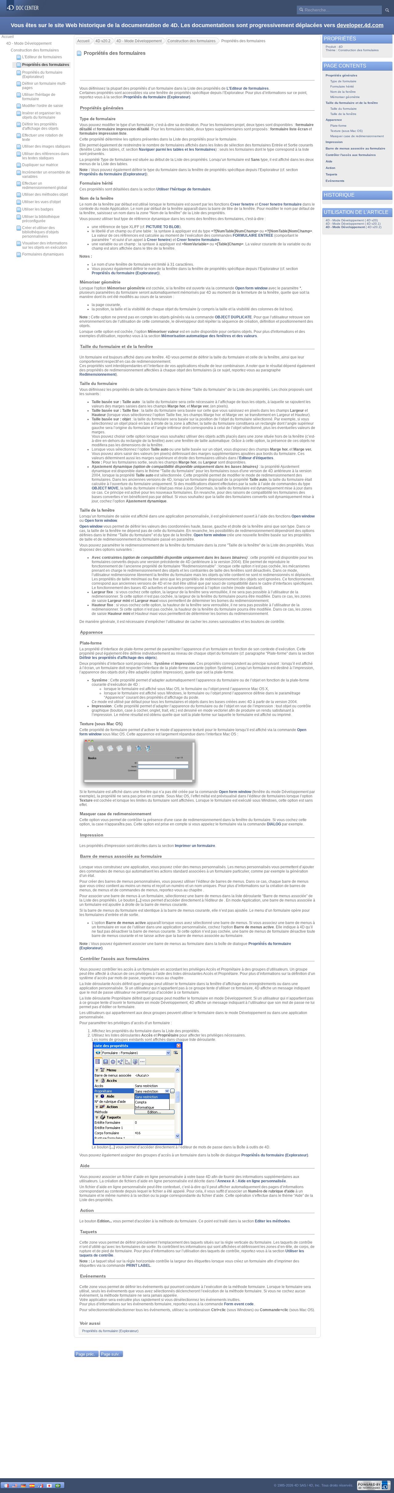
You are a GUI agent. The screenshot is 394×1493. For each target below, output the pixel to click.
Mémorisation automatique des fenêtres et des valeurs (209, 336)
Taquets (331, 174)
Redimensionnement (97, 374)
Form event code (239, 1304)
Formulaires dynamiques (43, 254)
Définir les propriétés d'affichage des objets (40, 126)
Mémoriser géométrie (345, 97)
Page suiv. (110, 1354)
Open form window (251, 288)
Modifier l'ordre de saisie (42, 106)
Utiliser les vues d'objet (41, 202)
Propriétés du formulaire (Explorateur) (42, 74)
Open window (303, 516)
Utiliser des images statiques (46, 146)
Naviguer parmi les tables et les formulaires (177, 149)
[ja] (49, 1485)
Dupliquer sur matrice (40, 165)
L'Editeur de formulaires (42, 57)
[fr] (6, 1485)
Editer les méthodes (272, 1221)
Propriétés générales (341, 75)
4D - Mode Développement (28, 43)
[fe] (40, 1485)
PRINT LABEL (138, 1265)
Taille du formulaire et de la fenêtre (352, 102)
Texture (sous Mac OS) (346, 131)
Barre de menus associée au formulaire (355, 148)
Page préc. (85, 1354)
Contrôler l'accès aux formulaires (351, 155)
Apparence (334, 119)
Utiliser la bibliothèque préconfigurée (41, 219)
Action (330, 168)
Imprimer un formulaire (195, 846)
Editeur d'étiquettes (256, 458)
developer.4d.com (360, 25)
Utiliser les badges (37, 209)
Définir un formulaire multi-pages (44, 85)
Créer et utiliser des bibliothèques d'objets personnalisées (40, 232)
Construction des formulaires (35, 50)
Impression (334, 142)
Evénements (335, 180)
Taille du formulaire (343, 108)
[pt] (57, 1485)
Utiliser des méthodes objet (45, 194)
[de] (23, 1485)
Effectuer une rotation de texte (42, 137)
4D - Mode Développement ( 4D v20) (352, 220)
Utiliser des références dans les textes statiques (45, 156)
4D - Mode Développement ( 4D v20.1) (353, 223)
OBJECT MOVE (105, 488)
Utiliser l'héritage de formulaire (38, 96)
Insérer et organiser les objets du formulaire (41, 115)
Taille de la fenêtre (343, 114)
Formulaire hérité (342, 86)
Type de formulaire (343, 81)
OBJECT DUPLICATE (233, 317)
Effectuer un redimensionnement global (44, 185)
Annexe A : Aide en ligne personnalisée (251, 1181)
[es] (32, 1485)
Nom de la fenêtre (343, 91)
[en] (14, 1485)
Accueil (8, 37)
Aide (329, 161)
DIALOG (274, 824)
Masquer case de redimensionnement (357, 136)
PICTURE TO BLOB (162, 227)
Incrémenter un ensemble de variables (46, 174)
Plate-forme (338, 125)
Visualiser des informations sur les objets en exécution (44, 245)
